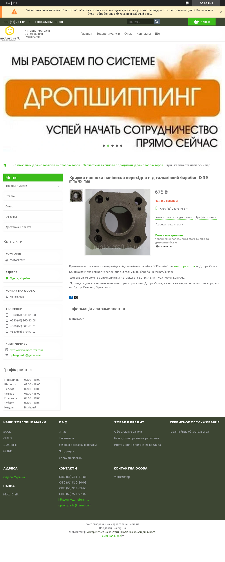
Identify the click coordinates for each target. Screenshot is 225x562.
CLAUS (7, 438)
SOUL (7, 431)
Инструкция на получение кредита (137, 444)
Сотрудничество (70, 457)
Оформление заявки (128, 431)
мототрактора (184, 266)
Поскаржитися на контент (102, 532)
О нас (128, 33)
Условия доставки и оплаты (78, 444)
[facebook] (71, 298)
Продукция (66, 451)
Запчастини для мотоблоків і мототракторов (47, 165)
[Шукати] (157, 21)
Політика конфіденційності (138, 532)
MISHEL (8, 451)
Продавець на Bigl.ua (112, 528)
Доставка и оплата (18, 226)
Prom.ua (134, 524)
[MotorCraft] (10, 33)
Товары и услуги (108, 33)
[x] (76, 298)
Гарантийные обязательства (189, 431)
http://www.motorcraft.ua (27, 350)
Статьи (10, 196)
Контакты (144, 33)
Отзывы (11, 216)
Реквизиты (66, 438)
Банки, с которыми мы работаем (136, 438)
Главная (86, 33)
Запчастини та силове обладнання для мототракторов (123, 165)
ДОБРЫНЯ (10, 444)
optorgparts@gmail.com (26, 355)
